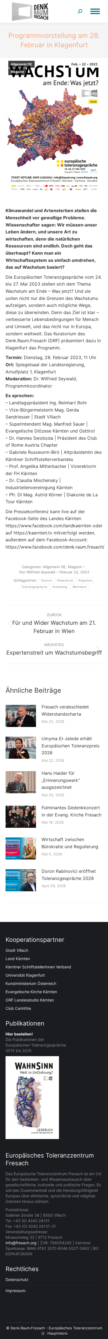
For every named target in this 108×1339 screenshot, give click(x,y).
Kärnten (46, 580)
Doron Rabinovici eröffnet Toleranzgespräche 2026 (69, 874)
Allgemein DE (21, 64)
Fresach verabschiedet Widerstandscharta (65, 710)
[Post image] (21, 716)
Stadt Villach (17, 950)
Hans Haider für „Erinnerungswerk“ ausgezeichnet (61, 780)
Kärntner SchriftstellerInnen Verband (38, 966)
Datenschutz (17, 1279)
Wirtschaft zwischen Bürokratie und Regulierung (70, 843)
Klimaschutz (65, 580)
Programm (85, 580)
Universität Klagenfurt (25, 975)
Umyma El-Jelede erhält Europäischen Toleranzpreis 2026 (70, 745)
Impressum (15, 1290)
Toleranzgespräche (34, 586)
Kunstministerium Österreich (31, 983)
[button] (10, 1329)
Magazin (17, 72)
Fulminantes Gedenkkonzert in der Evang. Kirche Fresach (71, 811)
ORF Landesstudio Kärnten (30, 1000)
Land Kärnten (18, 958)
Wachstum (79, 586)
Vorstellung (59, 586)
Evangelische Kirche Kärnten (31, 991)
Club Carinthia (18, 1008)
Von (37, 572)
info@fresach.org (21, 1242)
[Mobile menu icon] (95, 11)
